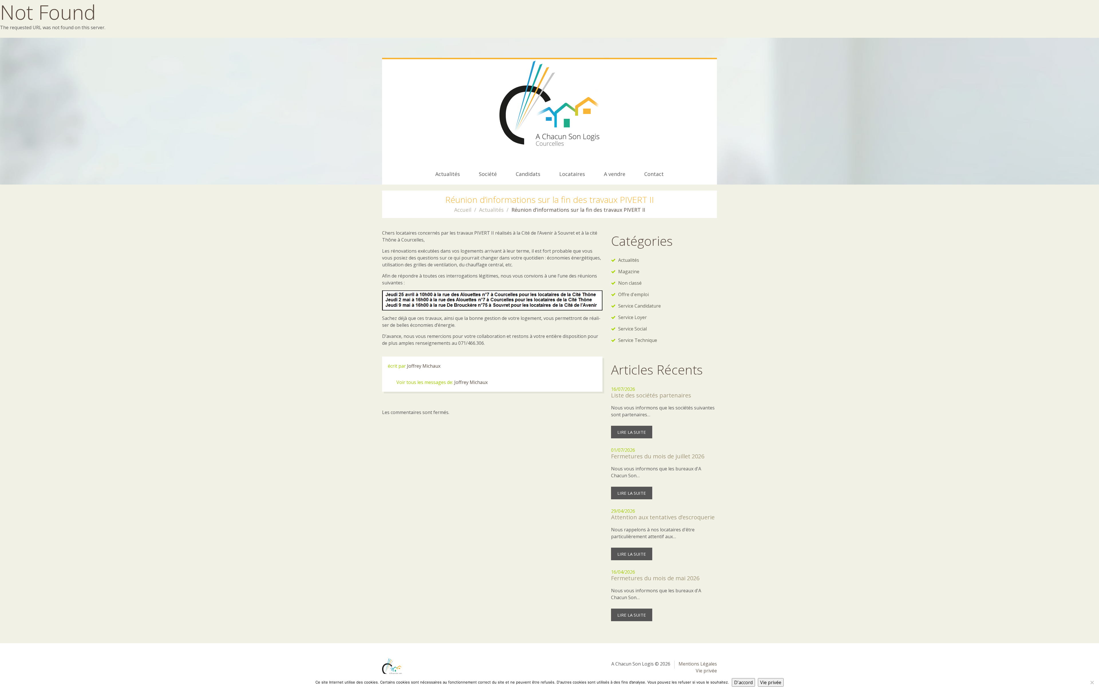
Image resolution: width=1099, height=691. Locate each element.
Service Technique (637, 340)
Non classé (630, 283)
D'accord (743, 682)
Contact (654, 174)
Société (488, 174)
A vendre (614, 174)
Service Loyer (632, 317)
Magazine (628, 271)
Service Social (632, 329)
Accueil (462, 209)
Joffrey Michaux (423, 366)
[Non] (1092, 682)
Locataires (572, 174)
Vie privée (706, 671)
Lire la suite (631, 432)
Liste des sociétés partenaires (651, 395)
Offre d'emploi (633, 294)
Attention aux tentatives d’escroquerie (663, 517)
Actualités (447, 174)
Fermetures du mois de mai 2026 (655, 578)
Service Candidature (639, 306)
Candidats (528, 174)
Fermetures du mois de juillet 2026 (657, 456)
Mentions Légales (698, 664)
